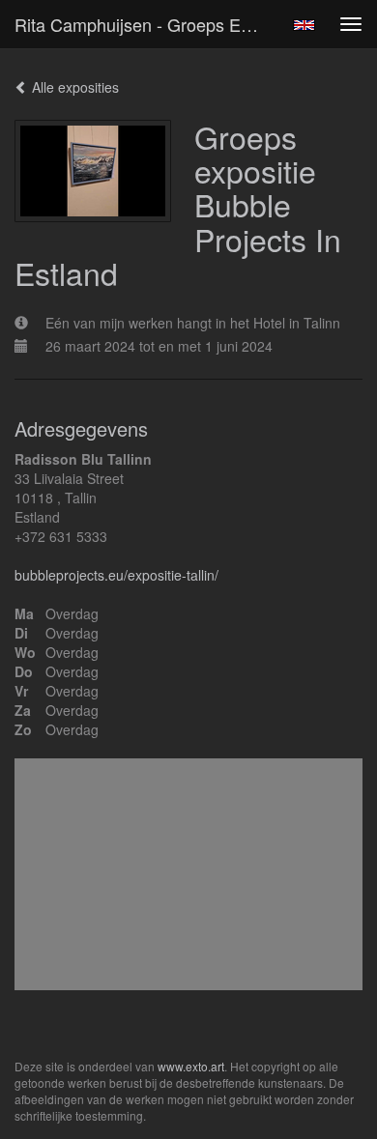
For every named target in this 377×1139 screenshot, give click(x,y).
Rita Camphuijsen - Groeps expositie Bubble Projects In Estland (144, 24)
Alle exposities (73, 87)
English (304, 25)
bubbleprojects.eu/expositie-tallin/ (116, 574)
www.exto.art (191, 1066)
